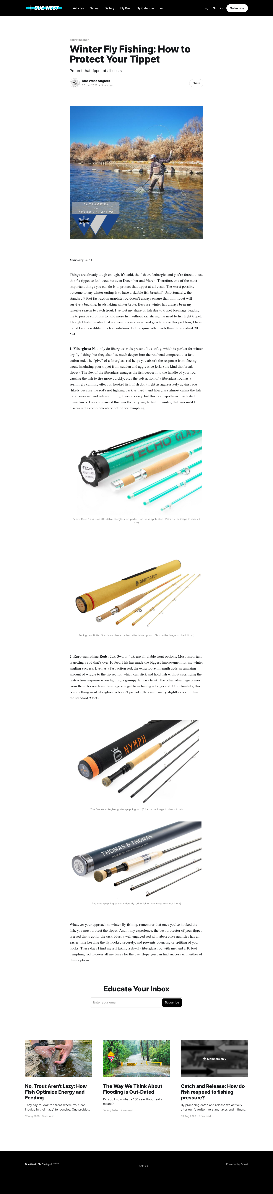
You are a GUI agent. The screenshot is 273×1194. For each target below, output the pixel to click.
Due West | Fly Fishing (37, 1164)
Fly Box (125, 8)
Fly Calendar (145, 8)
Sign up (143, 1165)
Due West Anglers (96, 81)
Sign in (218, 8)
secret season (80, 40)
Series (94, 8)
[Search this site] (206, 8)
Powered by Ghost (237, 1164)
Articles (78, 8)
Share (196, 83)
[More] (162, 8)
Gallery (109, 8)
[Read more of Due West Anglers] (75, 83)
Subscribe (237, 8)
